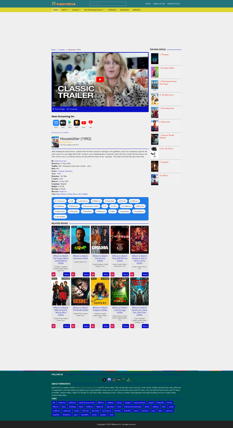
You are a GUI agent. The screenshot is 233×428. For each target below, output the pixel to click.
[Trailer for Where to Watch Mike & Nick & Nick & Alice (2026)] (53, 326)
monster (76, 411)
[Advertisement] (116, 30)
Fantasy (65, 268)
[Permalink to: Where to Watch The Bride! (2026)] (80, 291)
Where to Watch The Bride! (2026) (80, 308)
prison (136, 411)
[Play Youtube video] (100, 80)
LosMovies (127, 206)
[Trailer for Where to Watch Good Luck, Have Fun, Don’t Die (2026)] (132, 326)
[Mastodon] (109, 380)
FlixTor (123, 201)
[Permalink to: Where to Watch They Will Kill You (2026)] (119, 239)
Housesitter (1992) (91, 206)
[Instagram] (114, 380)
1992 (59, 173)
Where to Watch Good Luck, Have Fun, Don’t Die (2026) (139, 311)
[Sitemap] (128, 380)
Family (61, 268)
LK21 (114, 206)
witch (111, 415)
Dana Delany (61, 194)
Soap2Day (125, 211)
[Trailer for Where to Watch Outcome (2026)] (73, 274)
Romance (69, 171)
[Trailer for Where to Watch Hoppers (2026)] (93, 326)
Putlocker (101, 211)
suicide (94, 415)
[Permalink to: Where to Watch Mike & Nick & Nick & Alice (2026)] (60, 291)
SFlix (113, 211)
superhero (103, 415)
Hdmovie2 (74, 206)
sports (76, 415)
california (110, 402)
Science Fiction (102, 315)
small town (169, 411)
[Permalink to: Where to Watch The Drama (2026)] (100, 239)
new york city (106, 411)
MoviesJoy (61, 211)
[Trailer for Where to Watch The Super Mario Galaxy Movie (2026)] (53, 274)
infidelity (156, 407)
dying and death (139, 402)
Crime (61, 318)
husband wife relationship (132, 407)
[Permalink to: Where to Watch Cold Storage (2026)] (119, 291)
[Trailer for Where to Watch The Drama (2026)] (93, 274)
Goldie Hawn (72, 194)
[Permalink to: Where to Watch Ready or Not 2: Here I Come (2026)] (139, 239)
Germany (137, 322)
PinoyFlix (74, 211)
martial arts (67, 411)
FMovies (135, 201)
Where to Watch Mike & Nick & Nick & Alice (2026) (60, 311)
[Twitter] (104, 380)
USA (61, 178)
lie (105, 206)
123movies (61, 201)
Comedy (61, 171)
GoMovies (60, 206)
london (171, 407)
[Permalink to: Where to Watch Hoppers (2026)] (100, 291)
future (81, 407)
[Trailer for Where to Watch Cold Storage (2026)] (112, 326)
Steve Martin (83, 194)
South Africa (118, 266)
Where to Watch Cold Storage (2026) (119, 310)
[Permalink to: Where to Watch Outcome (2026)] (80, 239)
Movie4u (140, 206)
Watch (66, 274)
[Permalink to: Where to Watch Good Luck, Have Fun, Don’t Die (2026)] (139, 291)
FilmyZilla (110, 201)
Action (114, 264)
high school (110, 407)
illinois (147, 407)
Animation (64, 267)
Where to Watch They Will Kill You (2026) (119, 258)
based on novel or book (87, 402)
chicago (119, 402)
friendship (72, 407)
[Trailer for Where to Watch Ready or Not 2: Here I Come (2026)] (132, 274)
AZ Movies (83, 201)
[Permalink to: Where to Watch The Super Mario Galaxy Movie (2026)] (60, 239)
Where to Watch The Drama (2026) (100, 258)
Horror (125, 264)
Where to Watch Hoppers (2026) (100, 308)
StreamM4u (61, 216)
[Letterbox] (119, 380)
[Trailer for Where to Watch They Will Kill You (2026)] (112, 274)
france (64, 407)
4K (72, 201)
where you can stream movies (86, 387)
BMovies (97, 201)
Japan (59, 270)
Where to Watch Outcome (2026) (80, 257)
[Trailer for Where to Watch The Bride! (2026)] (73, 326)
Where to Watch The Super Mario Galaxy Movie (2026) (60, 260)
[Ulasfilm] (124, 380)
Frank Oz (63, 191)
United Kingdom (122, 318)
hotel (119, 407)
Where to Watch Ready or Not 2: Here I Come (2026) (139, 260)
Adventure (57, 267)
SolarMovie (139, 211)
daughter (128, 402)
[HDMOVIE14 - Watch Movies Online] (64, 3)
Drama (81, 262)
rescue (153, 411)
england (151, 402)
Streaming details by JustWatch (60, 132)
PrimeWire (88, 211)
